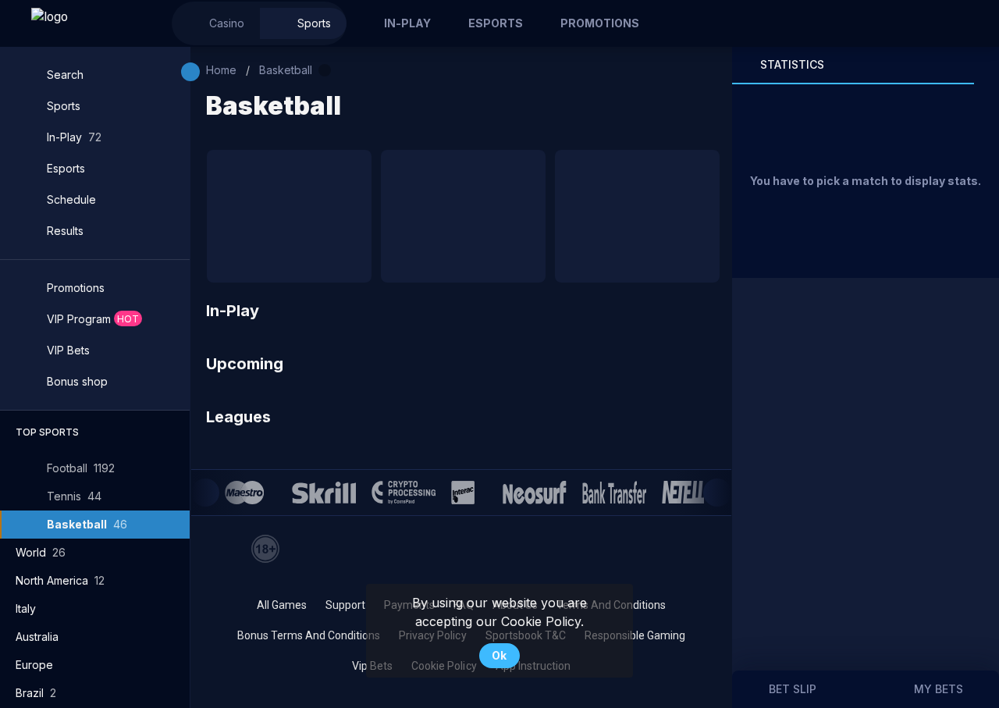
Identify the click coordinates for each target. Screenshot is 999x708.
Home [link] (221, 69)
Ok (499, 655)
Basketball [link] (285, 69)
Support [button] (345, 605)
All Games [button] (282, 605)
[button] (216, 23)
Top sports (47, 432)
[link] (85, 23)
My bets (938, 689)
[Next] (717, 493)
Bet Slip (792, 689)
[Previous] (205, 493)
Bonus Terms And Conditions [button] (308, 635)
